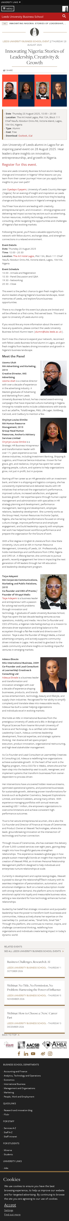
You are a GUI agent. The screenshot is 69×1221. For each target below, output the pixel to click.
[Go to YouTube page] (33, 1054)
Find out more (12, 1214)
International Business (14, 1084)
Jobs (6, 1168)
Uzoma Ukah (9, 381)
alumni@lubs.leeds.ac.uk (48, 331)
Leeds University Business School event (26, 41)
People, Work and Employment (19, 1096)
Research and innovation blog (18, 1110)
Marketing (9, 1092)
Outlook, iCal (25, 135)
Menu (9, 8)
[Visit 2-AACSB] (27, 1045)
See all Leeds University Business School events (32, 951)
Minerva (8, 1150)
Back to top (9, 1035)
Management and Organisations (19, 1088)
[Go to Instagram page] (50, 1054)
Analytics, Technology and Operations (22, 1075)
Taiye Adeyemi (9, 598)
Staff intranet (10, 1136)
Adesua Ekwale (10, 677)
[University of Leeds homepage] (65, 8)
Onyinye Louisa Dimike (14, 442)
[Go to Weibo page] (43, 1054)
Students (8, 1154)
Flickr (6, 1114)
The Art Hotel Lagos (23, 256)
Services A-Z (10, 1128)
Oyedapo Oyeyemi (17, 189)
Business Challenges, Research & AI (28, 962)
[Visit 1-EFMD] (8, 1044)
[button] (64, 16)
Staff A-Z (8, 1132)
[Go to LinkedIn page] (26, 1054)
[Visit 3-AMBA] (53, 1045)
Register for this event (19, 164)
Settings (8, 1210)
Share (9, 70)
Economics (9, 1080)
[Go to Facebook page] (19, 1054)
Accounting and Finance (15, 1071)
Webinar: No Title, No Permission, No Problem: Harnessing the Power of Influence (34, 987)
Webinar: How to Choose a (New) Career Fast (32, 1015)
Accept (10, 1205)
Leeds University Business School (22, 16)
